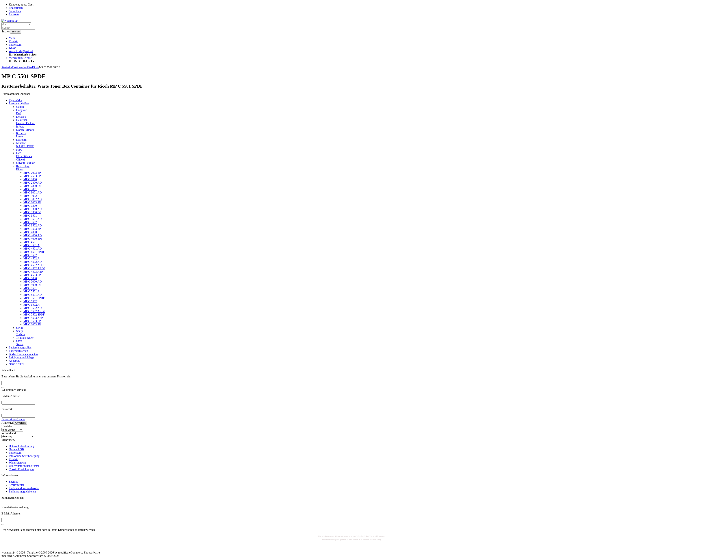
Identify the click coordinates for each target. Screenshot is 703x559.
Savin (19, 327)
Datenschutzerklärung (21, 446)
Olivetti (20, 159)
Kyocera (21, 133)
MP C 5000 (30, 278)
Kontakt (13, 41)
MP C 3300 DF (32, 212)
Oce (18, 152)
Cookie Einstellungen (21, 469)
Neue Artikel (16, 364)
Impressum (15, 44)
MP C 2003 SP (32, 172)
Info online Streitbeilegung (24, 455)
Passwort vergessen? (13, 419)
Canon (20, 106)
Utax (19, 340)
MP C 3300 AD (32, 209)
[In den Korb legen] (2, 387)
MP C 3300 (30, 205)
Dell (18, 113)
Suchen (16, 31)
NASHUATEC (25, 146)
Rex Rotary (22, 166)
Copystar (21, 110)
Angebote (14, 360)
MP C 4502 (30, 255)
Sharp (19, 331)
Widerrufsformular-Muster (24, 465)
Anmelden (20, 422)
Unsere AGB (16, 449)
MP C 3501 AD (32, 218)
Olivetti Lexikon (25, 162)
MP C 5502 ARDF (34, 311)
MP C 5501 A (31, 291)
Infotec (20, 126)
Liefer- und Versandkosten (24, 488)
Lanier (20, 136)
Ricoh (19, 169)
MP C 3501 (30, 215)
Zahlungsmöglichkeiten (22, 491)
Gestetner (21, 119)
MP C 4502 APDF (34, 265)
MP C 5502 (30, 301)
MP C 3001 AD (32, 192)
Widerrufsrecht (17, 462)
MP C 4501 (30, 241)
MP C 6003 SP (32, 324)
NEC (19, 149)
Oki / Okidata (24, 156)
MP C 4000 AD (32, 235)
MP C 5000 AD (32, 281)
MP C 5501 (30, 288)
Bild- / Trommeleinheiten (23, 354)
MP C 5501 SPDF (34, 298)
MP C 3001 (30, 189)
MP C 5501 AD (32, 294)
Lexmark (21, 139)
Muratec (21, 143)
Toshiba (20, 334)
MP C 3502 (30, 222)
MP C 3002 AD (32, 199)
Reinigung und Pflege (21, 357)
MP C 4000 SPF (32, 238)
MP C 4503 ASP (33, 271)
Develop (21, 116)
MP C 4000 (30, 232)
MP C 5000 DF (32, 284)
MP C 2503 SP (32, 176)
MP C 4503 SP (32, 274)
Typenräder (15, 100)
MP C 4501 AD (32, 248)
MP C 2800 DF (32, 185)
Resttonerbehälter (19, 103)
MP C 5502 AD (32, 307)
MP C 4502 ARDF (34, 268)
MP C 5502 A (31, 304)
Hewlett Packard (25, 123)
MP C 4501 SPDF (34, 251)
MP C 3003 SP (32, 202)
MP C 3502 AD (32, 225)
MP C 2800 (30, 179)
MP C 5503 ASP (33, 317)
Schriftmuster (16, 484)
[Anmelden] (2, 524)
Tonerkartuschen (18, 350)
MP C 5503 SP (32, 321)
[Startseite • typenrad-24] (9, 20)
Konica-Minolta (25, 129)
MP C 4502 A (31, 258)
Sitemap (13, 481)
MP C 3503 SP (32, 228)
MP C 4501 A (31, 245)
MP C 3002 (30, 195)
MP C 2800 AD (32, 182)
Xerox (19, 344)
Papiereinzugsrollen (20, 347)
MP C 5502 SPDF (34, 314)
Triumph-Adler (25, 337)
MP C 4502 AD (32, 261)
